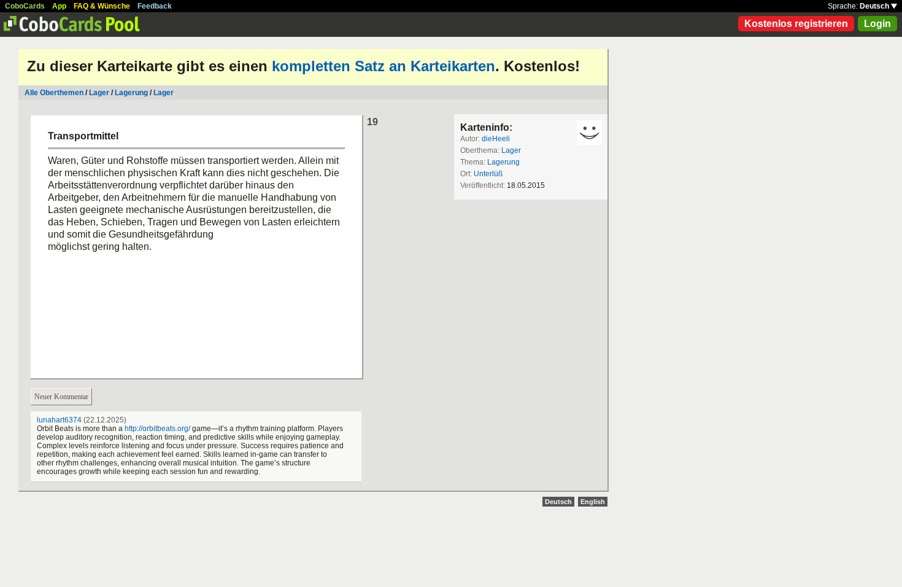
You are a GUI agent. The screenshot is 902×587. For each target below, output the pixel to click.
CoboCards (25, 6)
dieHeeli (496, 138)
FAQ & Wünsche (102, 6)
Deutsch (875, 6)
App (59, 6)
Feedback (154, 6)
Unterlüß (488, 173)
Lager (99, 92)
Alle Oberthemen (54, 92)
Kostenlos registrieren (796, 23)
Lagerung (131, 92)
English (592, 501)
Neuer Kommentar (61, 396)
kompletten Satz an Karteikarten (383, 66)
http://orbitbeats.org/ (157, 428)
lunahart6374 (59, 420)
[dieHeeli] (589, 132)
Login (877, 23)
